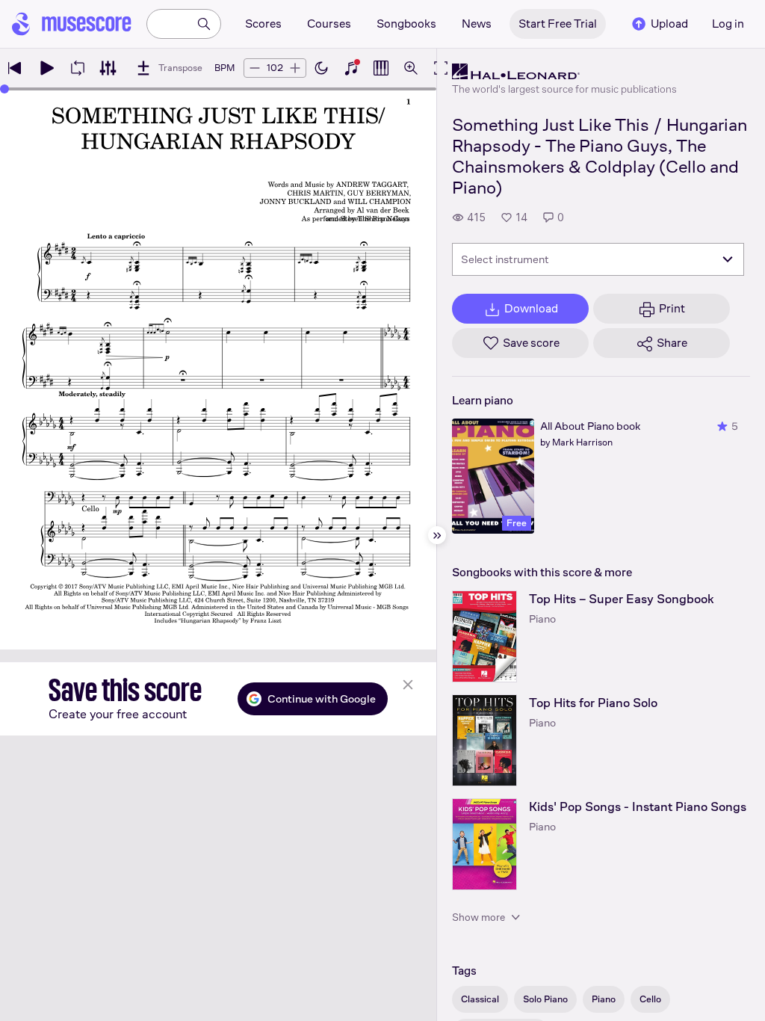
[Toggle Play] (46, 68)
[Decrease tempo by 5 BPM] (255, 68)
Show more (478, 917)
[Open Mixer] (108, 68)
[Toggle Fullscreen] (441, 68)
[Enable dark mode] (321, 68)
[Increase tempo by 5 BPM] (295, 68)
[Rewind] (15, 68)
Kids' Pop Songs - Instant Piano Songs (637, 807)
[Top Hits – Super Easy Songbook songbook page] (484, 636)
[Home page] (71, 24)
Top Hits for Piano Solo (593, 703)
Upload (669, 23)
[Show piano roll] (381, 68)
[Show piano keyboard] (351, 68)
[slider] (4, 88)
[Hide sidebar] (437, 535)
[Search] (204, 24)
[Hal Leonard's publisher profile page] (564, 72)
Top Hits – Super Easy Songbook (621, 599)
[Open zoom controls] (411, 68)
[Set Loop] (78, 68)
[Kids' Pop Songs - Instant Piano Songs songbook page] (484, 844)
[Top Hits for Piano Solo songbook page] (484, 740)
